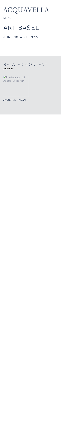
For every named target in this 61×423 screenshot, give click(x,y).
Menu (7, 18)
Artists (8, 68)
